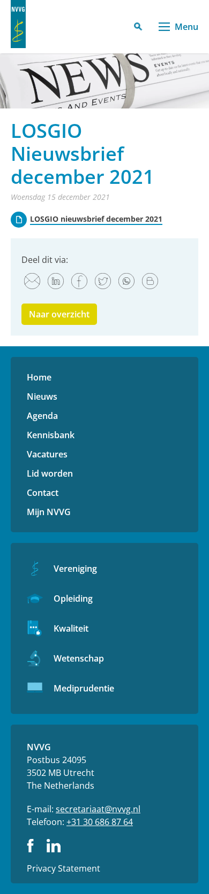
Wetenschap (79, 658)
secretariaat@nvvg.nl (98, 809)
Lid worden (50, 473)
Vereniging (75, 568)
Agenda (42, 415)
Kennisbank (50, 435)
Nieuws (42, 396)
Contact (42, 492)
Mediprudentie (84, 688)
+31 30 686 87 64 (99, 822)
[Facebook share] (79, 281)
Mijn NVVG (49, 512)
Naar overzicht (59, 314)
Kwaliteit (71, 628)
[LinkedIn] (55, 281)
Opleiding (73, 598)
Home (39, 377)
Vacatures (47, 454)
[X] (103, 281)
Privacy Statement (63, 868)
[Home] (18, 24)
